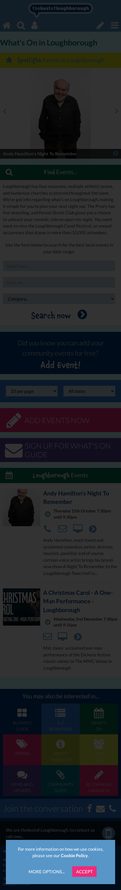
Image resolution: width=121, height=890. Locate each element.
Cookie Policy (74, 855)
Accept (84, 871)
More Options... (46, 871)
